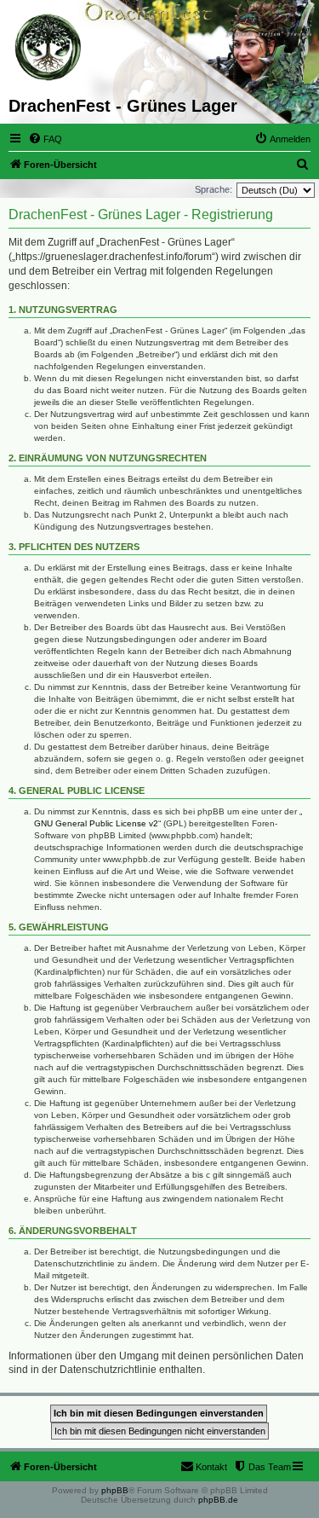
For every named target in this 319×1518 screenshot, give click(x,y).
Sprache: (213, 189)
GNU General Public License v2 (96, 823)
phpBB (114, 1490)
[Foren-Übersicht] (49, 47)
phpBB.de (218, 1499)
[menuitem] (45, 139)
